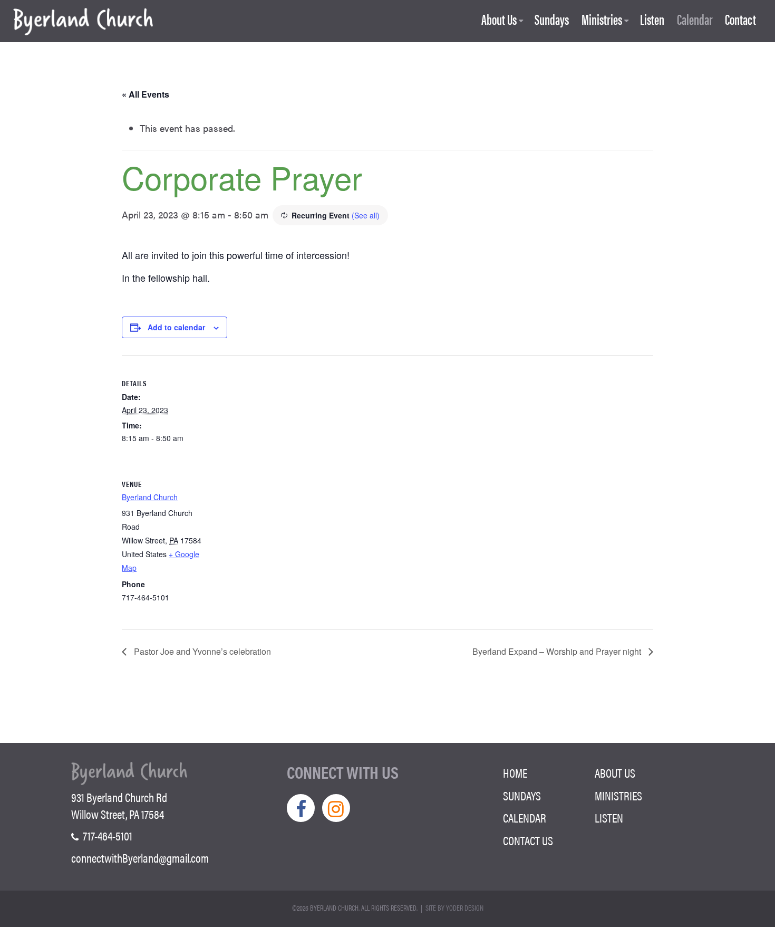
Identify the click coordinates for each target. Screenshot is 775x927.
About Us (499, 20)
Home (515, 772)
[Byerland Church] (83, 22)
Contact (740, 20)
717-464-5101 (106, 835)
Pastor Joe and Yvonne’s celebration (201, 651)
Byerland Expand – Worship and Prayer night (557, 651)
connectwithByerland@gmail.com (140, 857)
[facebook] (301, 808)
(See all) (366, 215)
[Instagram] (336, 808)
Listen (652, 20)
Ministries (602, 20)
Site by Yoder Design (454, 907)
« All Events (145, 94)
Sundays (552, 20)
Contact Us (528, 840)
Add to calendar (176, 327)
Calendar (695, 20)
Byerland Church (150, 497)
